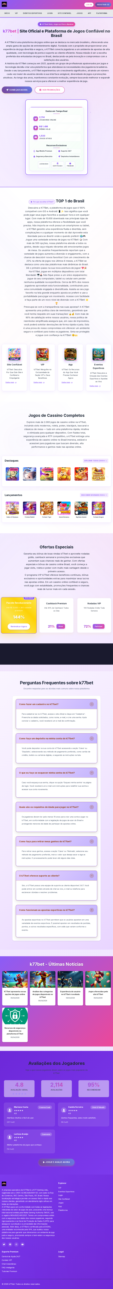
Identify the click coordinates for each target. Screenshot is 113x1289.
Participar (99, 626)
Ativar (60, 626)
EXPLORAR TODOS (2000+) (94, 461)
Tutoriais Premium (9, 1271)
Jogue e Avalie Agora (57, 1162)
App (89, 13)
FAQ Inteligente (8, 1267)
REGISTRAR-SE (103, 5)
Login (50, 13)
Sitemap (61, 1256)
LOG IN (89, 5)
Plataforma (101, 13)
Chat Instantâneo (9, 1264)
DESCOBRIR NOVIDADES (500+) (93, 495)
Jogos (80, 13)
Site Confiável (64, 13)
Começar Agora (18, 90)
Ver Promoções (51, 90)
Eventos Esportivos (32, 13)
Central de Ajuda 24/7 (11, 1256)
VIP (16, 13)
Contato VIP (7, 1260)
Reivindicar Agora (19, 626)
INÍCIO (7, 13)
